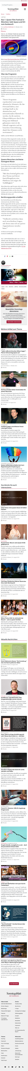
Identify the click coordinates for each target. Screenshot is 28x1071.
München (11, 286)
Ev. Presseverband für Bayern (20, 1031)
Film (7, 286)
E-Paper (17, 1008)
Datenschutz (18, 1023)
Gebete (16, 1048)
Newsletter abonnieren (14, 322)
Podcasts (3, 1013)
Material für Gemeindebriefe (18, 1053)
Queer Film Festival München (12, 59)
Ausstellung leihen (19, 1038)
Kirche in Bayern (5, 1006)
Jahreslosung (18, 1050)
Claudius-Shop (18, 1004)
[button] (3, 31)
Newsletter (17, 1020)
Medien (8, 14)
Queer (3, 286)
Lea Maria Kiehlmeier (8, 27)
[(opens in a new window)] (5, 1067)
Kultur (3, 289)
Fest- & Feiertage (5, 1043)
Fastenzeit (3, 1041)
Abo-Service (18, 1006)
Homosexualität (22, 286)
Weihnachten (4, 1050)
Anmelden (24, 1)
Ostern (2, 1046)
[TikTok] (15, 1067)
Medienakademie (19, 1041)
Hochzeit (3, 1058)
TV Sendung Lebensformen (4, 1018)
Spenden (17, 1059)
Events (16, 1046)
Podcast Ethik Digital (6, 1011)
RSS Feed (17, 1057)
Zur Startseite (14, 984)
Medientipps (4, 1008)
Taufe (2, 1053)
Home (2, 14)
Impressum (17, 1025)
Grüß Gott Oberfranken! (6, 1004)
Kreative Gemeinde (19, 1043)
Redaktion (17, 1018)
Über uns (17, 1028)
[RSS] (22, 1067)
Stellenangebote (19, 1013)
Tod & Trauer (4, 1060)
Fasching (3, 1038)
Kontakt (17, 1016)
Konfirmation (4, 1055)
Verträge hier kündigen (20, 1011)
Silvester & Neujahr (5, 1048)
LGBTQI (16, 286)
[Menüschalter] (25, 9)
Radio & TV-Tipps (5, 1016)
